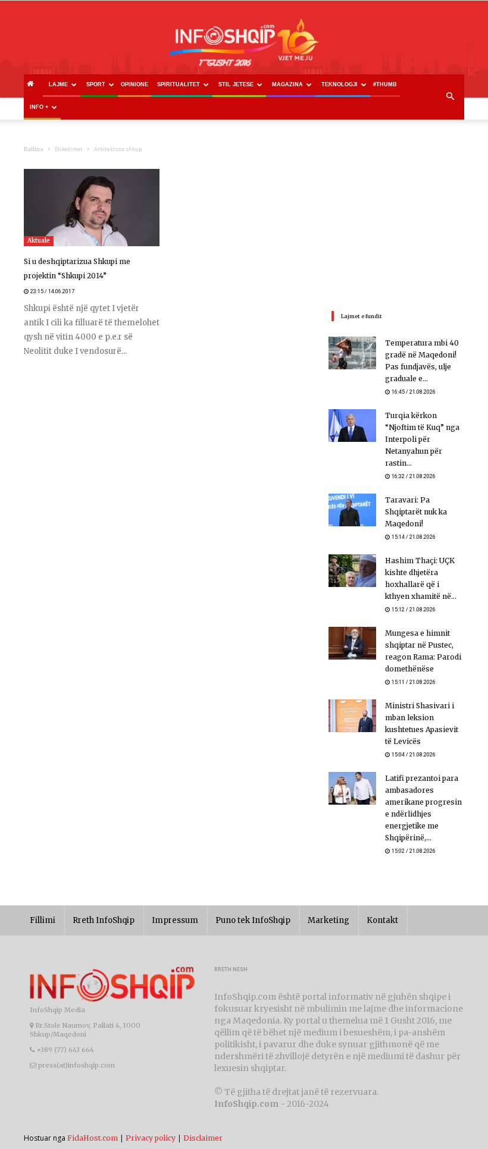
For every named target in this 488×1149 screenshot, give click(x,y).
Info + (39, 107)
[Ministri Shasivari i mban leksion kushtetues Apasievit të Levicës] (352, 715)
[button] (450, 97)
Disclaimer (203, 1138)
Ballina (33, 149)
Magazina (287, 84)
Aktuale (38, 240)
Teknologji (339, 84)
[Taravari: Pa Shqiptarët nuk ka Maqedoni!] (352, 510)
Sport (95, 84)
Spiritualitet (178, 84)
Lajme (58, 84)
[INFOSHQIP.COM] (244, 46)
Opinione (134, 84)
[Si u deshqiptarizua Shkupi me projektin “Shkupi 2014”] (91, 207)
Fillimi (42, 920)
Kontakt (382, 920)
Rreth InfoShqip (103, 920)
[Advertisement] (396, 228)
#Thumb (385, 84)
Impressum (175, 920)
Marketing (328, 920)
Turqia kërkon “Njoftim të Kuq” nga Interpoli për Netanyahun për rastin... (422, 439)
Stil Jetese (236, 84)
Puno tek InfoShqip (252, 920)
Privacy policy (151, 1138)
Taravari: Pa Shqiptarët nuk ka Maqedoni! (416, 511)
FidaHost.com (92, 1138)
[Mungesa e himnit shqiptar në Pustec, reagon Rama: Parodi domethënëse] (352, 643)
